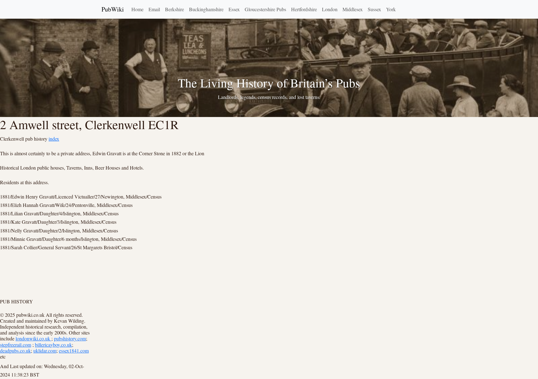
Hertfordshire (304, 9)
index (54, 138)
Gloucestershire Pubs (265, 9)
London (329, 9)
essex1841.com (74, 350)
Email (154, 9)
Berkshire (174, 9)
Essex (234, 9)
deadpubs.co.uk (15, 350)
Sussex (374, 9)
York (391, 9)
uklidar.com (44, 350)
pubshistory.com (70, 338)
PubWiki (112, 9)
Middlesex (352, 9)
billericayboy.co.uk (53, 344)
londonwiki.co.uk (33, 338)
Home (137, 9)
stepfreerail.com (15, 344)
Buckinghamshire (206, 9)
